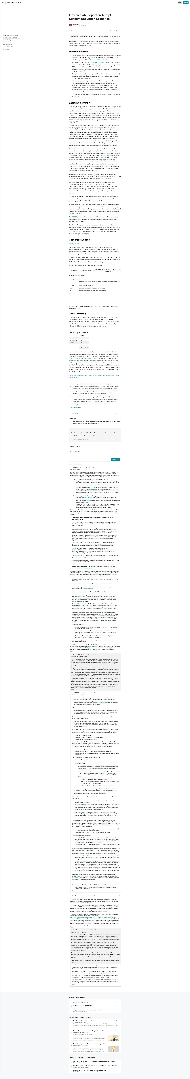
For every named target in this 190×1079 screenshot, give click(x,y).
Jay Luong (83, 1071)
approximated (100, 768)
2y (81, 467)
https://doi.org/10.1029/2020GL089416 (104, 973)
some (88, 649)
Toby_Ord (75, 1022)
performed (92, 486)
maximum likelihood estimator (85, 497)
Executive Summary (7, 42)
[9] (76, 540)
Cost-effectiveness (7, 44)
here (104, 94)
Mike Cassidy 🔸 (76, 895)
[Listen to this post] (111, 31)
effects (103, 572)
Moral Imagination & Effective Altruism (84, 1021)
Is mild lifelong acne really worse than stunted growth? (89, 1044)
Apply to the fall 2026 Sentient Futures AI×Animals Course (90, 1070)
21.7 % (106, 499)
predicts (90, 857)
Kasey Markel (76, 1045)
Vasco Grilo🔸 (76, 467)
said (113, 511)
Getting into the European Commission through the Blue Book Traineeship (94, 1061)
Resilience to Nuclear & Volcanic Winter (84, 1001)
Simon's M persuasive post (82, 663)
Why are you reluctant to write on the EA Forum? (87, 1010)
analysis (109, 574)
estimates (96, 649)
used (96, 489)
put (110, 853)
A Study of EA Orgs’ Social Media (82, 1005)
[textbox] (94, 454)
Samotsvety (92, 489)
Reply (71, 651)
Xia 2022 (80, 861)
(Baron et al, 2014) (79, 555)
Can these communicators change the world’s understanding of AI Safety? (95, 1065)
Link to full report (74, 375)
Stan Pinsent (76, 24)
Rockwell (75, 1034)
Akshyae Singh (76, 1067)
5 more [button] (118, 36)
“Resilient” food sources (108, 155)
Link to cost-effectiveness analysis (91, 375)
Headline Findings (7, 40)
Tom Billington (81, 1034)
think (95, 481)
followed (77, 785)
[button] (71, 467)
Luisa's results (81, 856)
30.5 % (79, 879)
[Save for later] (114, 31)
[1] (98, 59)
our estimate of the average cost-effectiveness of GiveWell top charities (96, 384)
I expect (79, 876)
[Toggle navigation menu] (2, 2)
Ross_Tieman (110, 439)
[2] (84, 70)
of (90, 649)
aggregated (84, 804)
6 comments (6, 49)
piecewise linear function (84, 769)
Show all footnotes (76, 407)
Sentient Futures (77, 1071)
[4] (110, 178)
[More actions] (120, 31)
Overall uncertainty (8, 46)
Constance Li (90, 1071)
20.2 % (97, 472)
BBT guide (75, 1062)
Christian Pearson (109, 432)
